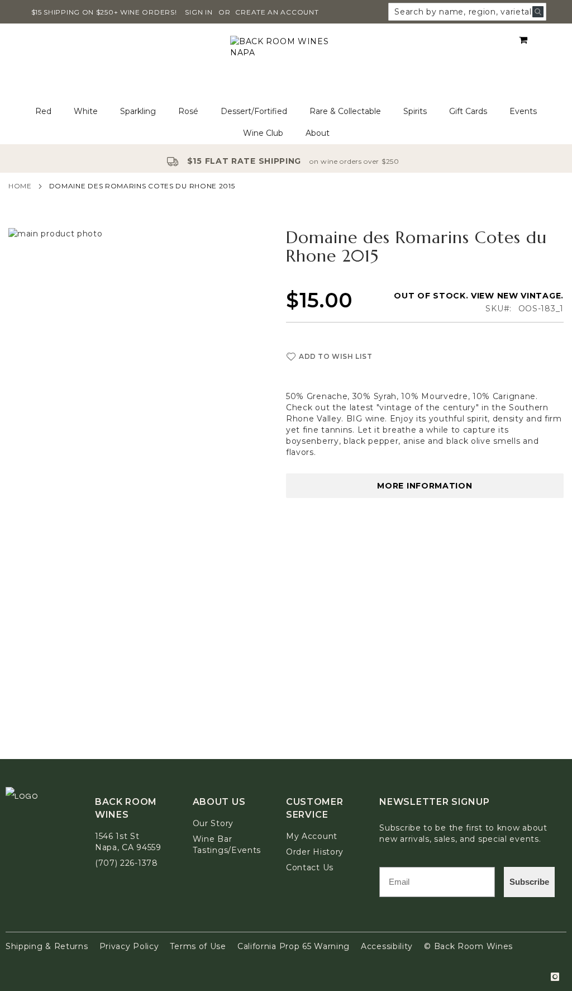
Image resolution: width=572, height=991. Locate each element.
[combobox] (467, 12)
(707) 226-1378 (126, 863)
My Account (311, 836)
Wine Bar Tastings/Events (227, 844)
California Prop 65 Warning (293, 946)
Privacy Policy (129, 946)
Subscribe (529, 881)
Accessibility (387, 946)
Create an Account (276, 12)
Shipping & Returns (47, 946)
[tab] (286, 122)
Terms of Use (198, 946)
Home (20, 186)
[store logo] (286, 62)
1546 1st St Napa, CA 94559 (128, 841)
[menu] (286, 122)
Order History (315, 852)
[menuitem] (43, 111)
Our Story (213, 823)
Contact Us (309, 867)
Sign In (198, 12)
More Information (424, 486)
